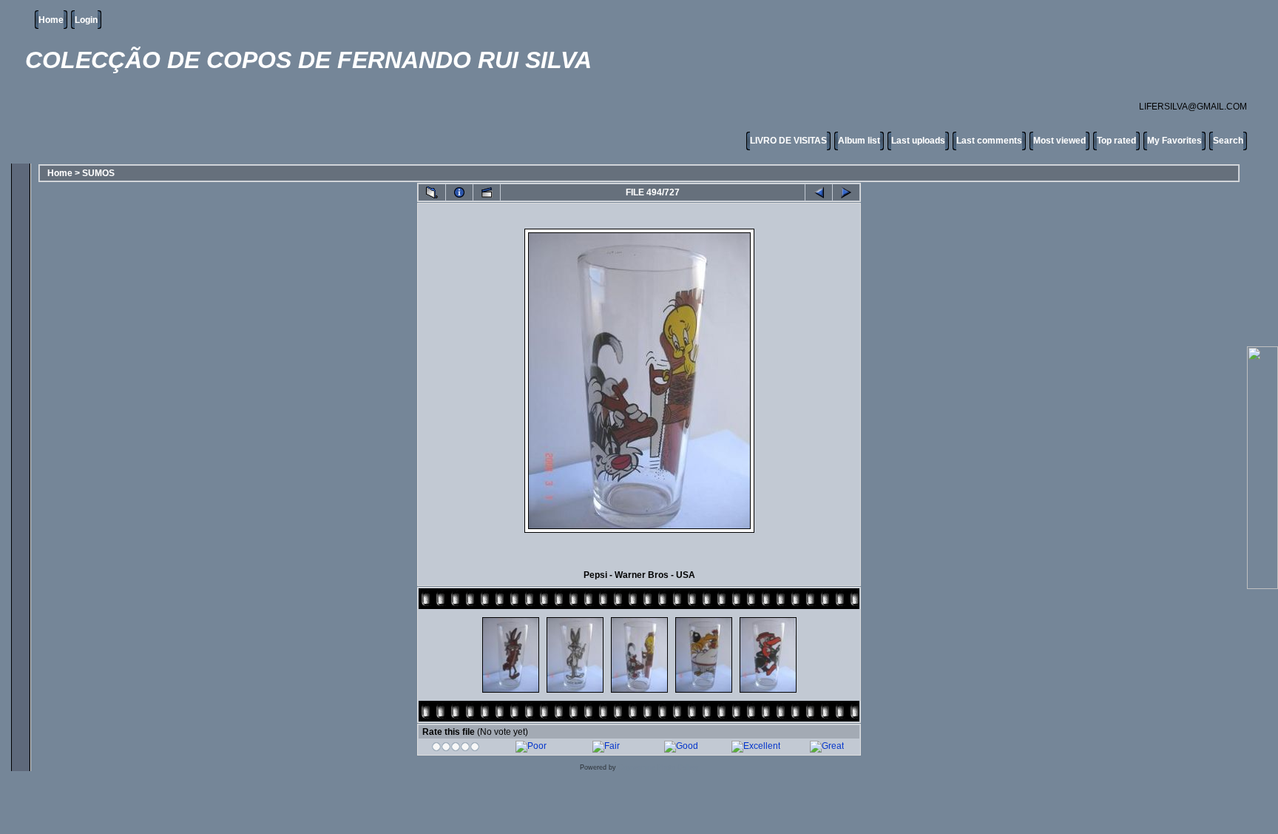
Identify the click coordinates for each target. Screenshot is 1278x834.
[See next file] (846, 192)
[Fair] (606, 746)
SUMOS (98, 173)
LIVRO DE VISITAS (788, 140)
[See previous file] (818, 192)
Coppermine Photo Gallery (658, 767)
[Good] (681, 746)
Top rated (1116, 140)
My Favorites (1174, 140)
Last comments (989, 140)
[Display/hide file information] (459, 192)
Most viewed (1059, 140)
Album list (859, 140)
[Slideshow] (486, 192)
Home (51, 20)
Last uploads (918, 140)
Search (1228, 140)
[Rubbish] (456, 749)
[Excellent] (755, 746)
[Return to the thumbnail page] (432, 192)
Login (86, 20)
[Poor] (531, 746)
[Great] (827, 746)
